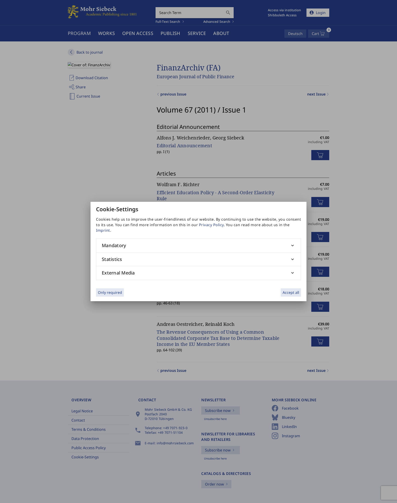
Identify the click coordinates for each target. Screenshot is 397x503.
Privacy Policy (211, 224)
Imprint (103, 230)
